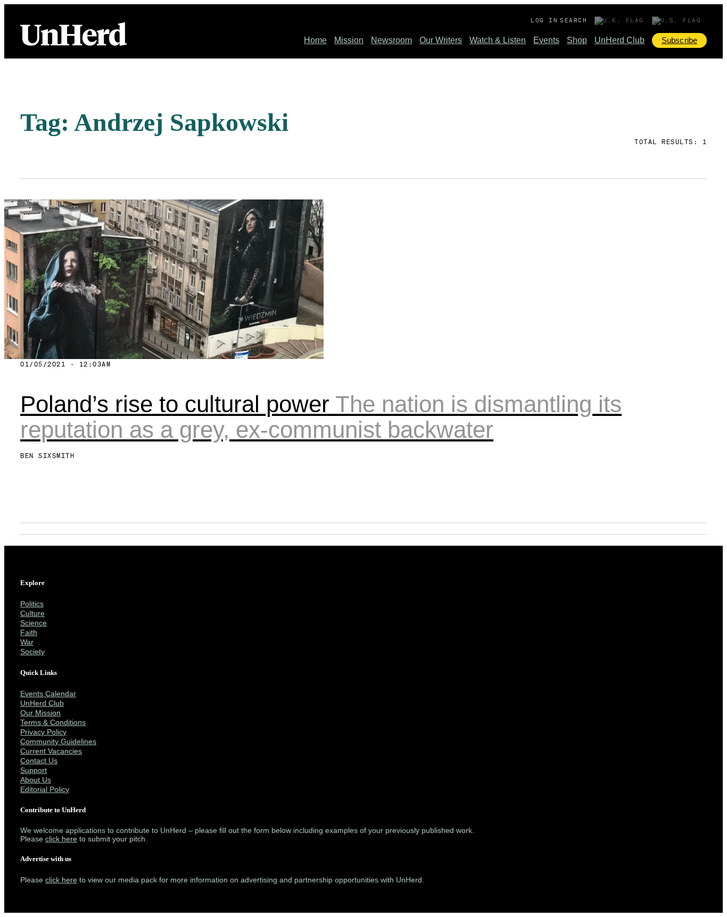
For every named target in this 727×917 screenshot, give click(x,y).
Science (33, 623)
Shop (577, 40)
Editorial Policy (44, 789)
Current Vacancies (51, 751)
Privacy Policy (43, 732)
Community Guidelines (58, 741)
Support (33, 770)
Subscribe (679, 40)
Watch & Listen (497, 40)
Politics (32, 603)
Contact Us (38, 760)
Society (32, 651)
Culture (32, 613)
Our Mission (40, 712)
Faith (28, 632)
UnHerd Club (619, 40)
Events (546, 40)
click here (61, 839)
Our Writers (440, 40)
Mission (348, 40)
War (27, 642)
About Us (35, 780)
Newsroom (391, 40)
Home (315, 40)
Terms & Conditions (53, 722)
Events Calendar (48, 693)
